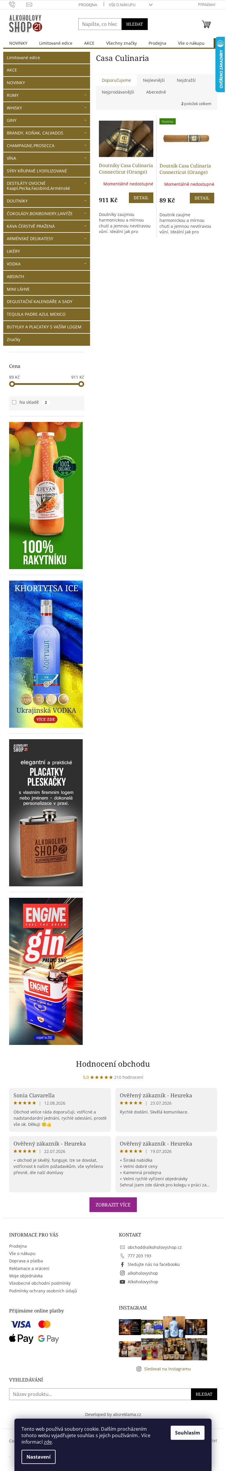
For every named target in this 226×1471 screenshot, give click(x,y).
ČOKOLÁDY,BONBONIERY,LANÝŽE (40, 213)
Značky (13, 339)
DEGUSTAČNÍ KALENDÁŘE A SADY (39, 301)
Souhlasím (187, 1433)
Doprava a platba (26, 1261)
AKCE (12, 70)
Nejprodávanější (118, 92)
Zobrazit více (113, 1204)
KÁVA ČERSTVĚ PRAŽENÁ (31, 226)
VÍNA (11, 158)
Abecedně (156, 92)
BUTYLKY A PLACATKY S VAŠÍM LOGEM (44, 327)
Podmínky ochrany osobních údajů (43, 1291)
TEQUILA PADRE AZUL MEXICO (36, 314)
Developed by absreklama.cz (113, 1414)
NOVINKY (16, 82)
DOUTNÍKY (17, 201)
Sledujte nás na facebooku (154, 1264)
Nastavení (38, 1457)
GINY (11, 120)
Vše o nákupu (122, 4)
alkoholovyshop (143, 1273)
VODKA (14, 264)
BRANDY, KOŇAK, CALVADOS (35, 133)
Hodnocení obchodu (113, 1063)
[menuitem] (18, 43)
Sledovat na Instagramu (167, 1369)
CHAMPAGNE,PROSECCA (30, 145)
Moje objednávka (26, 1276)
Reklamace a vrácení (29, 1268)
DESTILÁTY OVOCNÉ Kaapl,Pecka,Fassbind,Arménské (38, 185)
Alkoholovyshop (143, 1281)
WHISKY (14, 108)
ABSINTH (15, 276)
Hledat (134, 24)
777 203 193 (139, 1256)
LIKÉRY (13, 251)
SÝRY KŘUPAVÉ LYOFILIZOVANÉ (37, 171)
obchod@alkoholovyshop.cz (155, 1247)
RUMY (13, 95)
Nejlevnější (154, 80)
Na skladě (33, 402)
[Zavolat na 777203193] (17, 4)
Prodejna (88, 4)
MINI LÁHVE (18, 289)
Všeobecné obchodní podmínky (40, 1283)
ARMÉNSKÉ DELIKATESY (30, 238)
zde (48, 1442)
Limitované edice (23, 57)
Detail (141, 197)
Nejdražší (186, 80)
